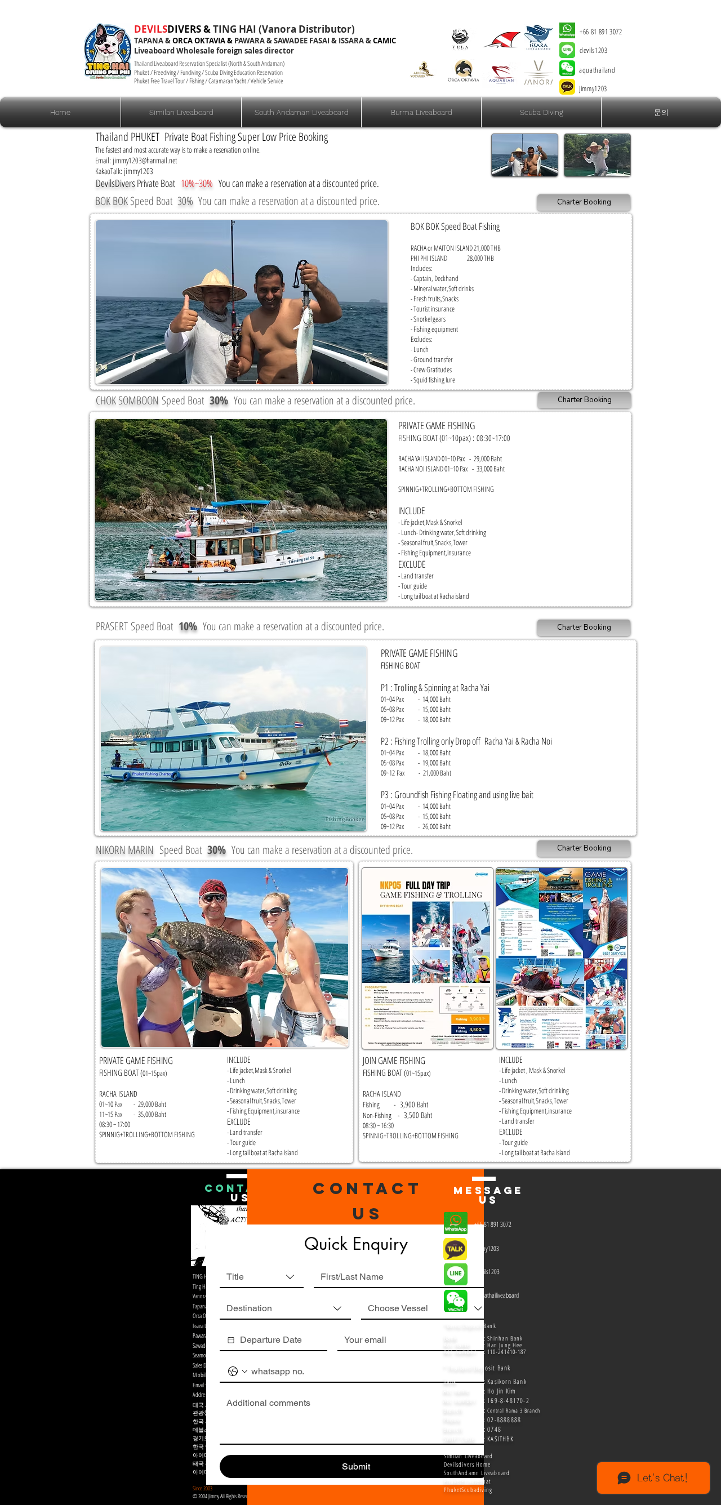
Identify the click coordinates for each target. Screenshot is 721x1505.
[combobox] (262, 1277)
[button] (541, 112)
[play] (370, 367)
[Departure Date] (230, 1339)
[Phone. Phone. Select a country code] (237, 1371)
